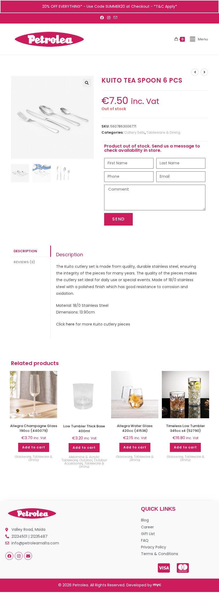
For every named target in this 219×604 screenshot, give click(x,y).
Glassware (23, 456)
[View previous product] (195, 72)
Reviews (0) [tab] (24, 262)
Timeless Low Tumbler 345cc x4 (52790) (185, 428)
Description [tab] (25, 251)
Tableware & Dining (163, 132)
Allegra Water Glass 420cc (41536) (134, 428)
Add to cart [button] (33, 447)
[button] (87, 83)
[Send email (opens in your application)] (115, 17)
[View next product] (204, 72)
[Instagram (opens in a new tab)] (108, 17)
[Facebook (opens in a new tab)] (102, 17)
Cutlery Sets (134, 132)
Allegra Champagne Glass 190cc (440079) (33, 428)
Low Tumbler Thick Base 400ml (84, 428)
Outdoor (85, 460)
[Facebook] (9, 556)
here (70, 324)
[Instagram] (19, 556)
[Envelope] (28, 556)
